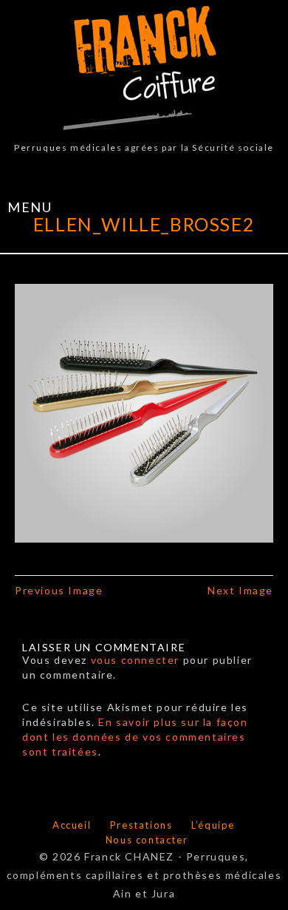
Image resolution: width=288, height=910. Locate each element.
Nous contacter (147, 840)
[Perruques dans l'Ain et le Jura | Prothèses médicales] (144, 68)
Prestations (141, 825)
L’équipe (213, 825)
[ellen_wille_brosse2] (144, 411)
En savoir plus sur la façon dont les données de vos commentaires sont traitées (135, 737)
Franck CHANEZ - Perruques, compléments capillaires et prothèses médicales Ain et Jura (144, 875)
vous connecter (135, 659)
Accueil (71, 825)
